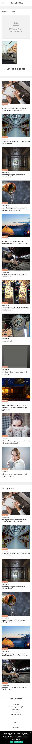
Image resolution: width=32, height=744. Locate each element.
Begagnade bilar (7, 341)
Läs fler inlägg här (16, 68)
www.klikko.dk (17, 714)
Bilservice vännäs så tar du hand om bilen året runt (14, 276)
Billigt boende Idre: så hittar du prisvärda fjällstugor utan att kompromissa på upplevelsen (16, 407)
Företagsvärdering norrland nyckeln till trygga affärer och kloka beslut (15, 109)
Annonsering (16, 727)
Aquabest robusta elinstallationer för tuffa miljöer (15, 373)
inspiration (4, 103)
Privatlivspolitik (18, 741)
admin (13, 11)
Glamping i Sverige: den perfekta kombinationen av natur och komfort (15, 242)
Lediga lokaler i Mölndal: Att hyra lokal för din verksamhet (16, 143)
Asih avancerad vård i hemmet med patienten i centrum (14, 475)
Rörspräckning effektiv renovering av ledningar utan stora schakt (14, 209)
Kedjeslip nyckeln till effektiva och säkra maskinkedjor (15, 309)
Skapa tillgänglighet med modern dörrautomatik (13, 176)
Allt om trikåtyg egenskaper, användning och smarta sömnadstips (16, 442)
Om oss (16, 730)
